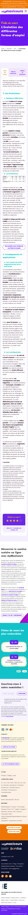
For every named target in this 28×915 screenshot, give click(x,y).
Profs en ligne (14, 831)
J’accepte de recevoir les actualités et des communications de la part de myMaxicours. (15, 701)
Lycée (2, 48)
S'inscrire (21, 693)
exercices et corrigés (15, 591)
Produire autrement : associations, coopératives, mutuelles (14, 662)
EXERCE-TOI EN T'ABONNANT (12, 615)
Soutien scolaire (14, 828)
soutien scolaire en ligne (9, 564)
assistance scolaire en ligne (10, 595)
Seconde (9, 48)
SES (15, 48)
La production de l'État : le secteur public (14, 647)
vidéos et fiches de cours (9, 600)
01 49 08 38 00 (5, 738)
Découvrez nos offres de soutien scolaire (14, 247)
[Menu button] (26, 11)
